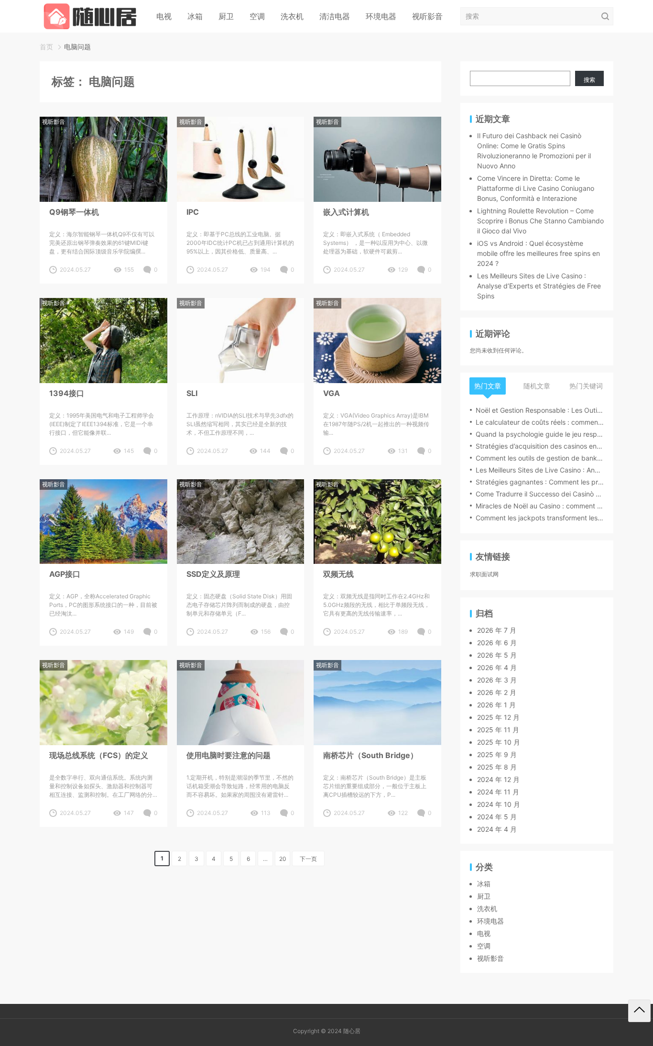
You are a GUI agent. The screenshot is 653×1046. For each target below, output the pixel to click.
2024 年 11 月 (498, 792)
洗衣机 (292, 16)
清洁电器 (334, 16)
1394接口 (66, 393)
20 (282, 858)
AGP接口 (64, 574)
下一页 (308, 858)
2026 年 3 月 (497, 680)
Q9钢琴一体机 (74, 212)
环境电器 (381, 16)
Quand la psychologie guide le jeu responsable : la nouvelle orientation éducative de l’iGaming (540, 434)
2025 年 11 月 (498, 730)
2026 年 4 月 (497, 667)
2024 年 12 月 (498, 779)
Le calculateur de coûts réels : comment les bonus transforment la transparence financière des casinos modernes (540, 422)
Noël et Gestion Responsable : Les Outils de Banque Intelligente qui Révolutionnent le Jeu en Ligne (540, 410)
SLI (191, 393)
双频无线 (338, 574)
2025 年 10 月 (498, 742)
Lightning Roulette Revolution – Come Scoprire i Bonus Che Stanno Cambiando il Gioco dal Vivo (540, 221)
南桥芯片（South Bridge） (370, 755)
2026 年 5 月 (497, 655)
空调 (257, 16)
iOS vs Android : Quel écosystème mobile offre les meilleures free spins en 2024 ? (538, 253)
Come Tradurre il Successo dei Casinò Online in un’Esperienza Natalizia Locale (540, 494)
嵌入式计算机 (346, 212)
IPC (192, 212)
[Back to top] (639, 1011)
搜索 (589, 79)
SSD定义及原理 (213, 574)
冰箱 (195, 16)
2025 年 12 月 (498, 717)
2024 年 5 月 (497, 817)
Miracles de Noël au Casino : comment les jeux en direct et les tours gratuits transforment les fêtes (540, 506)
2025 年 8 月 (497, 767)
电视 (164, 16)
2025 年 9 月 (497, 754)
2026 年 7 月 (496, 630)
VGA (331, 393)
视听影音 (427, 16)
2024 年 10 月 (498, 804)
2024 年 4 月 (497, 829)
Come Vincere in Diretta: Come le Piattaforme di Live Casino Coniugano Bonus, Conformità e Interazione (535, 188)
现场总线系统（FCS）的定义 (98, 755)
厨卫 (226, 16)
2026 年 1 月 (496, 705)
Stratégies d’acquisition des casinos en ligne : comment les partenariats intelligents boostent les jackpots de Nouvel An (540, 446)
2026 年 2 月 (496, 692)
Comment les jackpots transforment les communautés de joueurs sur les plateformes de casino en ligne (540, 518)
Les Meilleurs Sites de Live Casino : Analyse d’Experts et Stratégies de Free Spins (539, 286)
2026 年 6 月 (497, 643)
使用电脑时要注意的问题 (228, 755)
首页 (46, 47)
